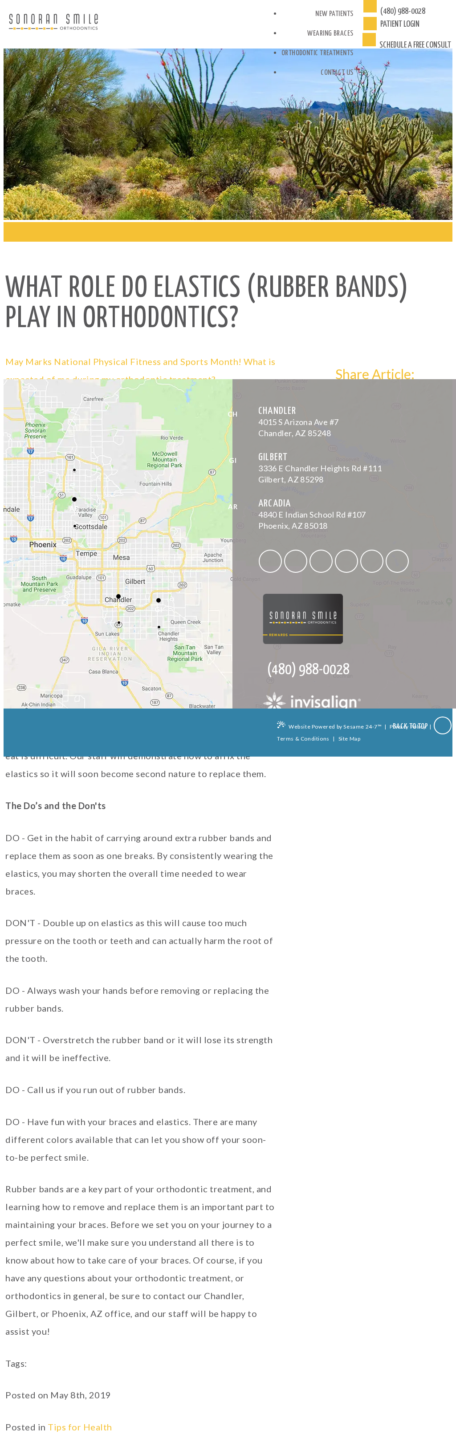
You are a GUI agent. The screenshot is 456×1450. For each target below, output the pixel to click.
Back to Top (411, 726)
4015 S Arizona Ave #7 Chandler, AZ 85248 (298, 422)
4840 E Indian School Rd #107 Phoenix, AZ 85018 (312, 514)
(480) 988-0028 (402, 11)
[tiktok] (295, 561)
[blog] (397, 561)
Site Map (349, 738)
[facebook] (270, 561)
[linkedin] (372, 561)
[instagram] (321, 561)
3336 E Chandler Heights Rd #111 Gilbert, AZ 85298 (320, 468)
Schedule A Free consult (414, 45)
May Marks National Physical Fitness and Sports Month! (123, 361)
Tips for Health (80, 1427)
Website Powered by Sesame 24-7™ (335, 726)
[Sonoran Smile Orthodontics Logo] (53, 24)
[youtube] (346, 561)
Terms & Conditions (303, 738)
